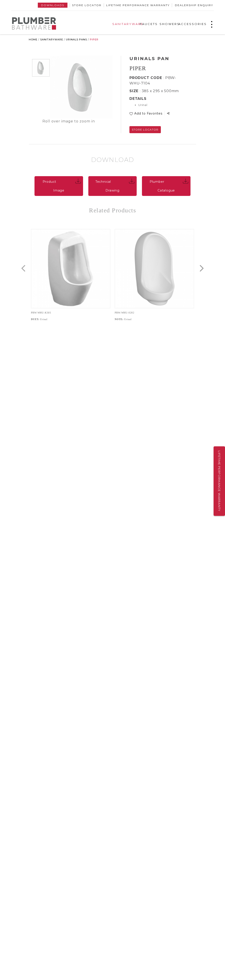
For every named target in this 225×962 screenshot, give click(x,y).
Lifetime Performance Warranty (138, 5)
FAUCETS (149, 24)
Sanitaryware (51, 39)
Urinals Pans (76, 39)
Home (33, 39)
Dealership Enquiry (194, 5)
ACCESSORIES (192, 24)
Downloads (52, 5)
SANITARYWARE (127, 24)
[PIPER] (41, 68)
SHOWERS (170, 24)
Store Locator (87, 5)
